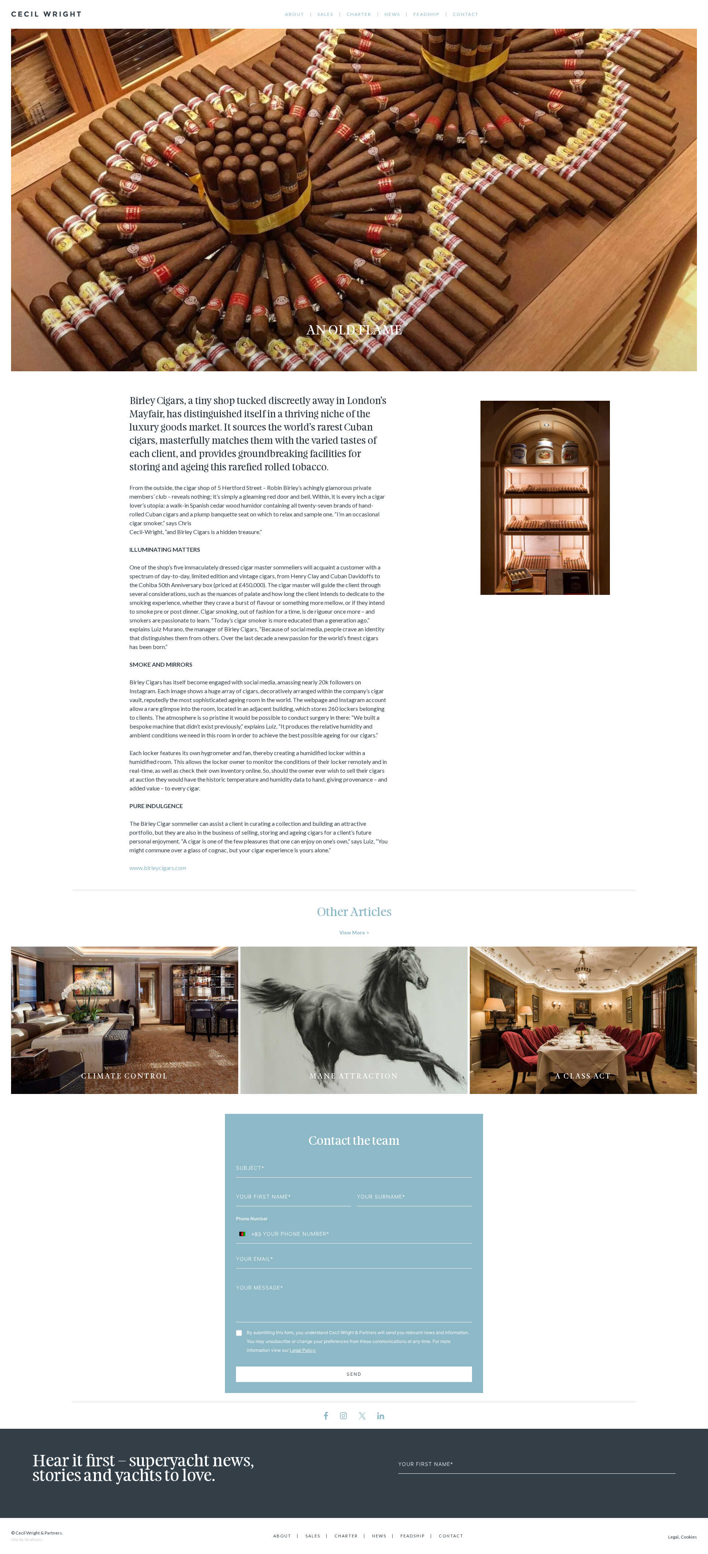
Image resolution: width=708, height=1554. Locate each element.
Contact (466, 14)
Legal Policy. (303, 1350)
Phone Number (252, 1218)
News (392, 14)
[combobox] (248, 1234)
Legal (673, 1537)
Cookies (689, 1537)
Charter (359, 14)
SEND (354, 1374)
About (294, 14)
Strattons (33, 1539)
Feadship (426, 14)
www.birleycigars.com (157, 867)
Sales (325, 14)
